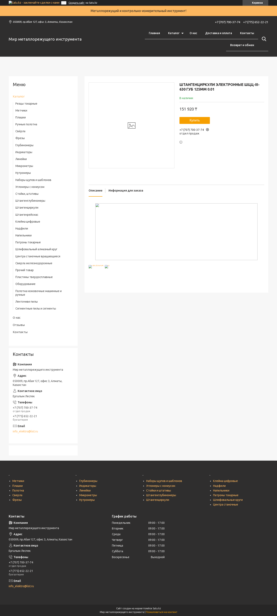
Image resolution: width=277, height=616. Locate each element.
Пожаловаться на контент (161, 612)
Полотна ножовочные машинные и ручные (38, 292)
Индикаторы (23, 152)
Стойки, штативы (27, 193)
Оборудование (25, 284)
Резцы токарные (26, 103)
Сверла (17, 495)
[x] (107, 265)
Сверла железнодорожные (33, 263)
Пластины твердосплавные (34, 277)
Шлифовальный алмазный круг (36, 249)
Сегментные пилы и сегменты (35, 308)
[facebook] (96, 265)
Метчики (21, 110)
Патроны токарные (28, 242)
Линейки (21, 159)
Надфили (21, 228)
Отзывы (19, 325)
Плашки (20, 117)
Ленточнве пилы (26, 301)
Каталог (173, 33)
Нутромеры (23, 172)
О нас (193, 33)
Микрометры (24, 166)
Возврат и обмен (242, 45)
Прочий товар (24, 270)
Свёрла (20, 131)
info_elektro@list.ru (25, 431)
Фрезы (20, 138)
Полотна (18, 490)
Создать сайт (77, 2)
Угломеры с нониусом (29, 186)
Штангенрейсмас (26, 214)
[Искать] (263, 39)
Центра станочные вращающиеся (37, 256)
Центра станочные (225, 504)
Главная (154, 33)
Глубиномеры (24, 145)
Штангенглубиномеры (30, 200)
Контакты (247, 33)
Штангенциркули (26, 207)
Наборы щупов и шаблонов (33, 180)
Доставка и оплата (218, 33)
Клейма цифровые (27, 221)
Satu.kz (157, 608)
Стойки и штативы (158, 490)
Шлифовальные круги (228, 499)
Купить (195, 120)
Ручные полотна (26, 124)
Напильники (23, 235)
